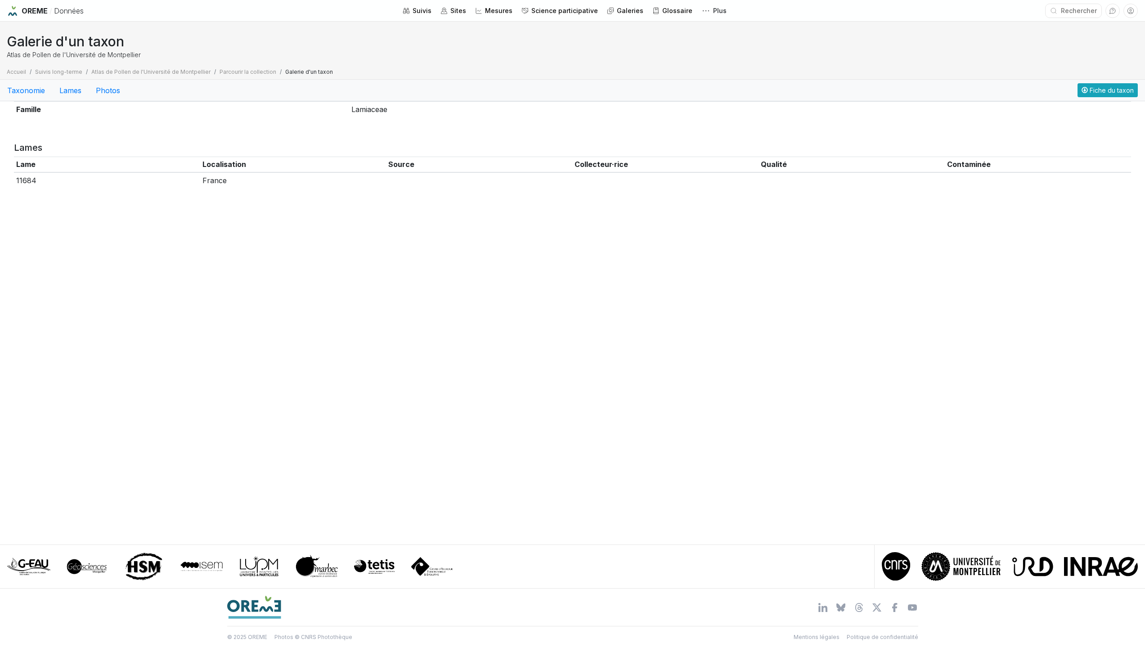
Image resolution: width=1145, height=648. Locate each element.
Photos (108, 90)
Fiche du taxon (1111, 90)
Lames (70, 90)
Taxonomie (26, 90)
